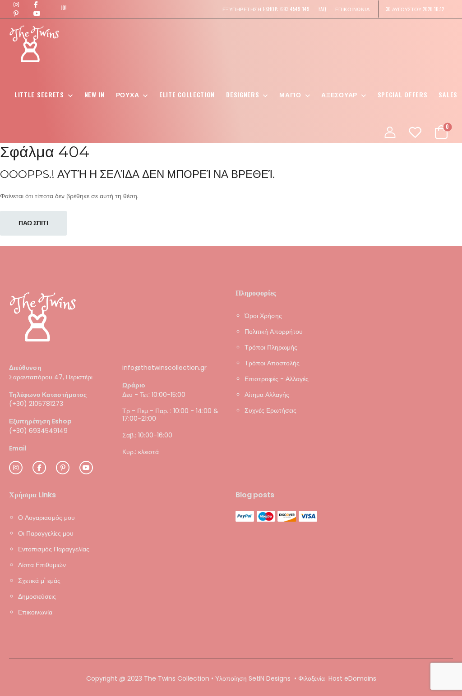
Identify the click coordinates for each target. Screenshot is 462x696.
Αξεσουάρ (339, 94)
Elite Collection (187, 94)
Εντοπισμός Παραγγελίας (53, 548)
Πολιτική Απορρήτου (274, 331)
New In (94, 94)
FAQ (323, 9)
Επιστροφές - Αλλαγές (277, 378)
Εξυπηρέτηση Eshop (40, 421)
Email (18, 448)
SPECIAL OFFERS (403, 94)
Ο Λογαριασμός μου (46, 517)
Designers (242, 94)
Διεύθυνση (25, 368)
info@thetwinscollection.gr (164, 367)
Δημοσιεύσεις (37, 595)
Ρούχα (127, 94)
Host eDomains (352, 677)
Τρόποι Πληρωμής (271, 347)
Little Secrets (39, 94)
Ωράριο (133, 385)
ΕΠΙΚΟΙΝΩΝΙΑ (352, 9)
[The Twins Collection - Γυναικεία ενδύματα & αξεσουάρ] (34, 43)
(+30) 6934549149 (38, 430)
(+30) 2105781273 (36, 403)
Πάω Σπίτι (33, 222)
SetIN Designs (270, 677)
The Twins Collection (176, 677)
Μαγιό (290, 94)
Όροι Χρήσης (263, 315)
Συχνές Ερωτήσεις (270, 410)
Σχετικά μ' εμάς (39, 580)
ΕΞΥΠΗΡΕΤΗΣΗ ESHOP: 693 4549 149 (266, 9)
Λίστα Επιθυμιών (42, 564)
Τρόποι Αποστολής (272, 363)
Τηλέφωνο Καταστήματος (48, 394)
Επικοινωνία (35, 611)
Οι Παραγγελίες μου (46, 532)
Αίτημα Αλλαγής (267, 394)
